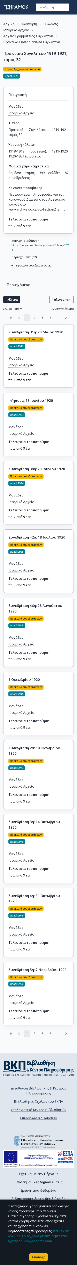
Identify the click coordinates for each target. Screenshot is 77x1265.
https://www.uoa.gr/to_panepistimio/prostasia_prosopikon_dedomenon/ (38, 1236)
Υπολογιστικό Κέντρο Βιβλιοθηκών (38, 1110)
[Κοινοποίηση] (72, 74)
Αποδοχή (38, 1257)
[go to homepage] (15, 7)
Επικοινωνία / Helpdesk (38, 1118)
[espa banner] (38, 1159)
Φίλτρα (12, 299)
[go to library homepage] (38, 1068)
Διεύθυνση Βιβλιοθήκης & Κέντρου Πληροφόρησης (38, 1091)
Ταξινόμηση (61, 299)
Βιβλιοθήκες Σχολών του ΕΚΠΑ (38, 1101)
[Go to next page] (66, 317)
